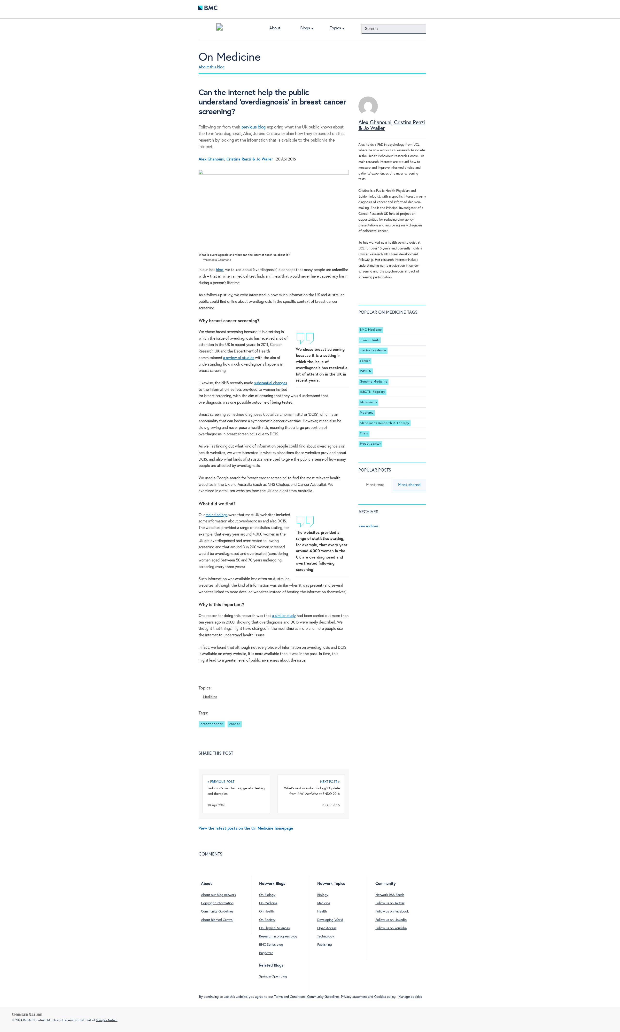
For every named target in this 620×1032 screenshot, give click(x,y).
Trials (364, 433)
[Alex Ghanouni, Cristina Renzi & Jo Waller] (368, 115)
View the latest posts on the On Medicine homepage (246, 828)
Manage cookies (410, 997)
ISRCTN (366, 371)
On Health (266, 911)
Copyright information (217, 903)
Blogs (305, 28)
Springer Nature (106, 1020)
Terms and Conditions (289, 997)
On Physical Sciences (274, 928)
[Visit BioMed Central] (207, 9)
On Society (267, 920)
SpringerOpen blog (273, 976)
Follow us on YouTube (391, 928)
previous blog (253, 127)
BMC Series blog (271, 944)
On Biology (267, 895)
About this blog (212, 67)
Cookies (380, 997)
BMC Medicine (371, 329)
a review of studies (238, 358)
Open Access (326, 928)
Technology (325, 936)
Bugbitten (266, 953)
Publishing (324, 944)
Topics (335, 28)
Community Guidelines (217, 911)
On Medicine (230, 57)
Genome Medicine (373, 381)
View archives (368, 526)
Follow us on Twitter (389, 903)
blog (219, 270)
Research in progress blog (278, 936)
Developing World (330, 920)
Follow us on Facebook (392, 911)
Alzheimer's (368, 402)
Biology (322, 895)
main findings (216, 515)
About (274, 28)
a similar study (284, 616)
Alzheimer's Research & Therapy (384, 423)
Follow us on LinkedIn (391, 920)
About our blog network (218, 895)
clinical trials (370, 340)
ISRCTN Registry (372, 391)
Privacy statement (354, 997)
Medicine (210, 697)
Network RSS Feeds (389, 895)
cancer (234, 724)
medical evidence (373, 350)
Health (322, 911)
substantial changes (270, 383)
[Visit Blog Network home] (219, 28)
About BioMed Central (217, 920)
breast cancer (212, 724)
